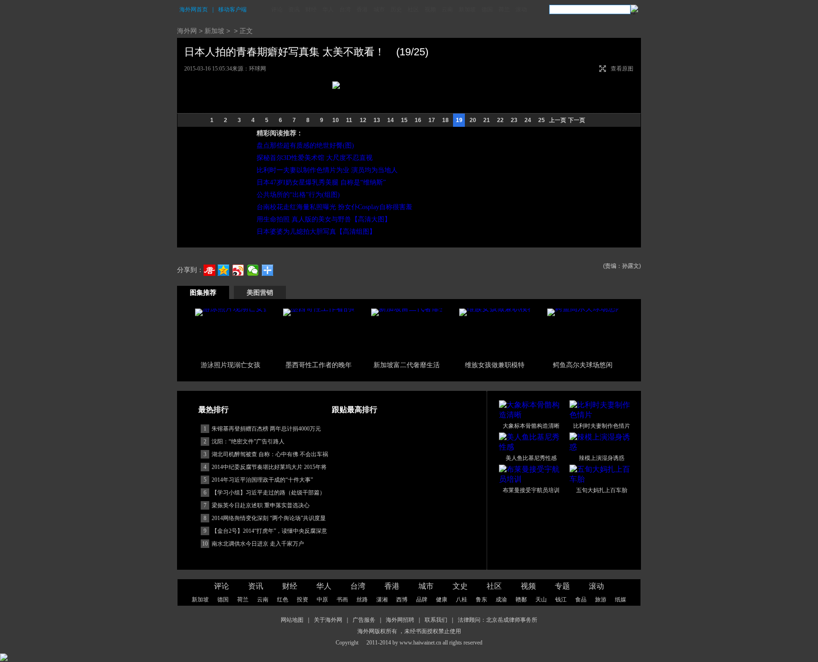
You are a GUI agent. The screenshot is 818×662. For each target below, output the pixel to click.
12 (363, 120)
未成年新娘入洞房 (230, 428)
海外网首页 (193, 9)
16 (418, 120)
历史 (396, 9)
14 (390, 120)
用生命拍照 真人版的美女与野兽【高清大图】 (324, 219)
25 (541, 120)
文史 (460, 649)
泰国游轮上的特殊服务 (318, 428)
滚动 (521, 9)
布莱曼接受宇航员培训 (531, 553)
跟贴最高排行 (354, 473)
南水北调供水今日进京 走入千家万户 (258, 607)
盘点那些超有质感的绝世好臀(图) (305, 145)
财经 (311, 9)
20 (473, 120)
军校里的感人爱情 (318, 365)
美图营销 (260, 292)
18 (445, 120)
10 (335, 120)
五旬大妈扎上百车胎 (601, 553)
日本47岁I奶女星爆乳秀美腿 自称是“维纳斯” (321, 182)
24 (528, 120)
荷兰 (504, 9)
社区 (413, 9)
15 (404, 120)
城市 (379, 9)
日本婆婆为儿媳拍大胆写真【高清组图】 (316, 231)
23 (514, 120)
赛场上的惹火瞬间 (494, 365)
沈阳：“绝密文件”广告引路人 (248, 505)
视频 (430, 9)
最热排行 (213, 473)
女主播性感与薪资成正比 (495, 428)
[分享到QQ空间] (224, 270)
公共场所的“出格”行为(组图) (298, 194)
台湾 (345, 9)
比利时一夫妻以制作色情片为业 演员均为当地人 (327, 170)
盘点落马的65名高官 (230, 365)
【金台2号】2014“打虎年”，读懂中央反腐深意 (269, 594)
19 (459, 120)
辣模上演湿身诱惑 (601, 521)
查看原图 (622, 68)
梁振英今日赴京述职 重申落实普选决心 (261, 568)
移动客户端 (232, 9)
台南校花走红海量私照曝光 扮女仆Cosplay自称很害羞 (334, 207)
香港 (362, 9)
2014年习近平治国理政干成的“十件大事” (262, 543)
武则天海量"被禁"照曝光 (582, 365)
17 (431, 120)
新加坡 (467, 9)
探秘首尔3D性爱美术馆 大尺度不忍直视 (315, 157)
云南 (447, 9)
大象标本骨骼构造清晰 (531, 489)
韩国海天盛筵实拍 (406, 365)
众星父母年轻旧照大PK (407, 428)
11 (349, 120)
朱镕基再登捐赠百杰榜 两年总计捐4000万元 (266, 492)
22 (500, 120)
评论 (277, 9)
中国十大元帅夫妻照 (583, 428)
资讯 (294, 9)
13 (376, 120)
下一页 (576, 120)
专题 (562, 649)
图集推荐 (203, 292)
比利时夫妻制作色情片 (601, 489)
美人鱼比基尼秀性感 (531, 521)
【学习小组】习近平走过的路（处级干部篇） (268, 556)
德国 (487, 9)
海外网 (187, 31)
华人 (328, 9)
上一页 (557, 120)
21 (486, 120)
